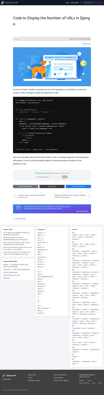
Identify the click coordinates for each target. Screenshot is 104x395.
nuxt (39, 281)
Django (39, 233)
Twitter (89, 380)
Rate (64, 177)
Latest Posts (32, 375)
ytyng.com (11, 2)
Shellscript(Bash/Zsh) (44, 276)
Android (40, 264)
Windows (40, 286)
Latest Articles (20, 218)
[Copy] (88, 98)
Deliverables (75, 3)
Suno (100, 383)
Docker (39, 262)
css (38, 272)
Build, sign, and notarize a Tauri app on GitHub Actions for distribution (16, 243)
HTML (39, 289)
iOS (38, 245)
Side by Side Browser (10, 272)
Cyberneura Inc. (84, 377)
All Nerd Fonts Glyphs (61, 380)
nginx (39, 274)
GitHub (81, 380)
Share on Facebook (78, 186)
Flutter (39, 279)
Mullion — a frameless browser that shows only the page (15, 266)
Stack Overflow (84, 383)
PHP (38, 255)
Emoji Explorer (58, 378)
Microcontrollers (43, 308)
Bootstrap (40, 284)
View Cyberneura (82, 211)
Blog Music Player (34, 380)
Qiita (93, 383)
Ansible (40, 313)
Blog (67, 3)
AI (38, 301)
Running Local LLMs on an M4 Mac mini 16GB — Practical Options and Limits (16, 253)
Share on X (52, 186)
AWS (38, 252)
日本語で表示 (86, 44)
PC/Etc (39, 259)
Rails (39, 294)
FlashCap (6, 278)
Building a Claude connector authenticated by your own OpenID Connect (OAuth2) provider (15, 239)
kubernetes (41, 242)
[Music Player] (81, 3)
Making (40, 291)
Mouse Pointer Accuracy (11, 275)
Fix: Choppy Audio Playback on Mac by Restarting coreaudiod (16, 234)
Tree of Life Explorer (60, 375)
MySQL (39, 247)
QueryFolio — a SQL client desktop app (16, 269)
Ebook (39, 311)
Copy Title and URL (25, 186)
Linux (39, 240)
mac (38, 237)
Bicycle (39, 267)
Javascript (40, 257)
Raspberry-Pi (41, 250)
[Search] (85, 3)
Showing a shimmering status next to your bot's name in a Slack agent (17, 248)
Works (30, 378)
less (38, 306)
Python (39, 235)
